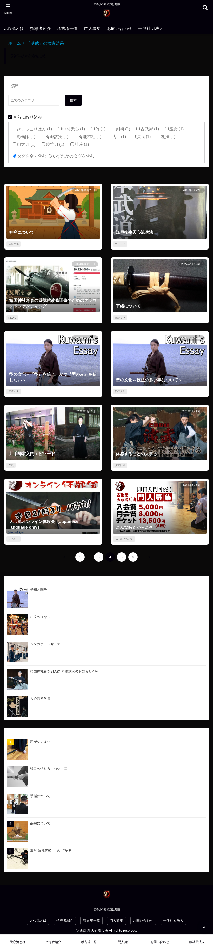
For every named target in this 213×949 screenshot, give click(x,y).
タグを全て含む (31, 156)
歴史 (11, 465)
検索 (73, 100)
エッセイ (120, 244)
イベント (13, 539)
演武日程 (120, 465)
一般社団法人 (150, 28)
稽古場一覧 (67, 28)
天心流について (124, 539)
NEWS (12, 317)
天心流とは (13, 28)
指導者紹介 (40, 28)
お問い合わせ (119, 28)
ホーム (14, 43)
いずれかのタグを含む (73, 156)
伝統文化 (13, 244)
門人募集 (92, 28)
